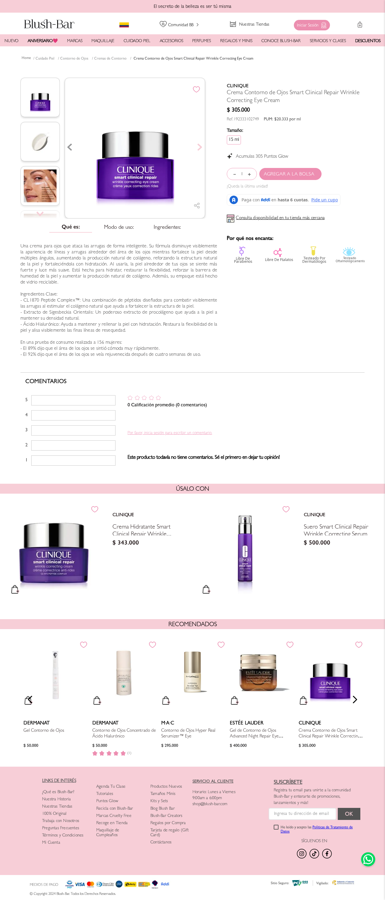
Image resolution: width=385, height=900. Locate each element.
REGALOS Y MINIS (236, 41)
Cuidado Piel (44, 59)
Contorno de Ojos (74, 59)
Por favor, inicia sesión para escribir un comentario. (170, 433)
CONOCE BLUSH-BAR (280, 41)
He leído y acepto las (317, 830)
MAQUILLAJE (102, 41)
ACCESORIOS (171, 41)
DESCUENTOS (367, 41)
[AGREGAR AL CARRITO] (290, 174)
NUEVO (11, 41)
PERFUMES (201, 41)
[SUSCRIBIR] (349, 814)
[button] (310, 23)
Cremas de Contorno (110, 59)
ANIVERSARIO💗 (43, 41)
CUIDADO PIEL (137, 41)
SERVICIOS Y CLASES (328, 41)
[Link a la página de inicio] (26, 58)
